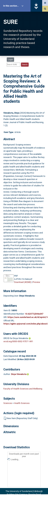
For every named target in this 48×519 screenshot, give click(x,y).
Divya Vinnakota (19, 374)
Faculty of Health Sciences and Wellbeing (22, 388)
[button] (4, 418)
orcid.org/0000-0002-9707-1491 (18, 341)
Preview (36, 282)
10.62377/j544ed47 (34, 314)
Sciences (7, 403)
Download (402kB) (22, 282)
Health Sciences (22, 403)
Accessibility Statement (24, 513)
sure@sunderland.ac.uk (27, 500)
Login (10, 59)
